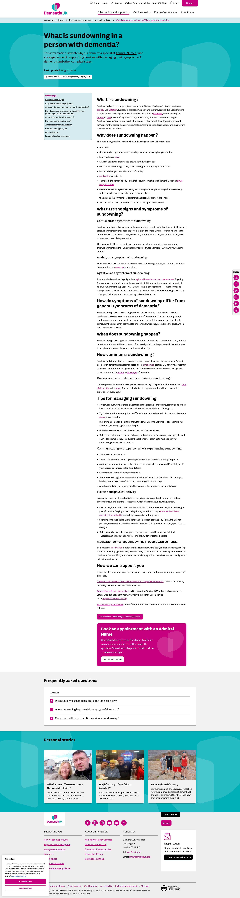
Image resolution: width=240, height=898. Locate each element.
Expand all (54, 692)
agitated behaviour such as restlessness (155, 279)
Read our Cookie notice (18, 876)
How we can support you (56, 128)
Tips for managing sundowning (58, 124)
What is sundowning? (54, 99)
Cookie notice (90, 886)
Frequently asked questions (57, 136)
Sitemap (145, 886)
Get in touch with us (94, 858)
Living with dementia (54, 863)
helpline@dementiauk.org (114, 598)
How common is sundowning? (58, 121)
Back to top (169, 814)
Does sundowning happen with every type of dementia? (87, 709)
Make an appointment (112, 659)
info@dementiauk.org (139, 856)
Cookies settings (25, 888)
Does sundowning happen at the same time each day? (86, 701)
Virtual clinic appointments (110, 604)
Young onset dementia (55, 849)
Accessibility (106, 886)
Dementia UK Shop (94, 854)
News (105, 3)
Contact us (116, 3)
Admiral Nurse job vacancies (98, 839)
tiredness (157, 113)
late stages (132, 372)
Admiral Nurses (126, 53)
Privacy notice (74, 886)
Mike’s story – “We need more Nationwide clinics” (65, 786)
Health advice (104, 20)
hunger (100, 117)
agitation (112, 109)
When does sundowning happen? (59, 117)
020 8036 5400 (133, 852)
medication (104, 176)
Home (96, 3)
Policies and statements (126, 886)
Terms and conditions (54, 886)
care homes (148, 364)
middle (121, 372)
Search (176, 3)
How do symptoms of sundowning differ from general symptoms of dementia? (65, 112)
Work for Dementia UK (95, 844)
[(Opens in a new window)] (236, 277)
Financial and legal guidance (57, 868)
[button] (113, 12)
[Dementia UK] (55, 9)
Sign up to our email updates (178, 857)
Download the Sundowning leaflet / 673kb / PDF (69, 76)
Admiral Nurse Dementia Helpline (113, 591)
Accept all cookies (25, 881)
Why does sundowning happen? (59, 103)
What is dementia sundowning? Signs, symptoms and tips (142, 20)
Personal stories (52, 132)
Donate (190, 3)
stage (118, 388)
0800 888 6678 (159, 3)
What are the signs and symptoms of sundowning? (67, 107)
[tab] (51, 20)
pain (109, 117)
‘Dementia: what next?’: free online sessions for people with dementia (130, 581)
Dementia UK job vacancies (98, 849)
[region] (25, 875)
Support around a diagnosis (57, 844)
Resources (49, 854)
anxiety (100, 109)
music (102, 417)
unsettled (119, 267)
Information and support (80, 20)
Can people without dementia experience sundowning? (86, 718)
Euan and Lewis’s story (164, 784)
